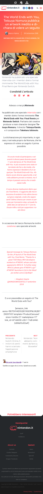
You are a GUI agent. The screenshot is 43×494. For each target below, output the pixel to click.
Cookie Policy (38, 491)
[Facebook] (24, 8)
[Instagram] (29, 8)
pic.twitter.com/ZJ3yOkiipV (21, 273)
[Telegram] (27, 8)
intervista (31, 112)
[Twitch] (32, 8)
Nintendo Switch (10, 38)
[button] (37, 8)
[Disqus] (21, 384)
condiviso (11, 226)
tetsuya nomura (30, 38)
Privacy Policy (28, 491)
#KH (24, 260)
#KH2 (19, 265)
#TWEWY (19, 262)
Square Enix (20, 38)
